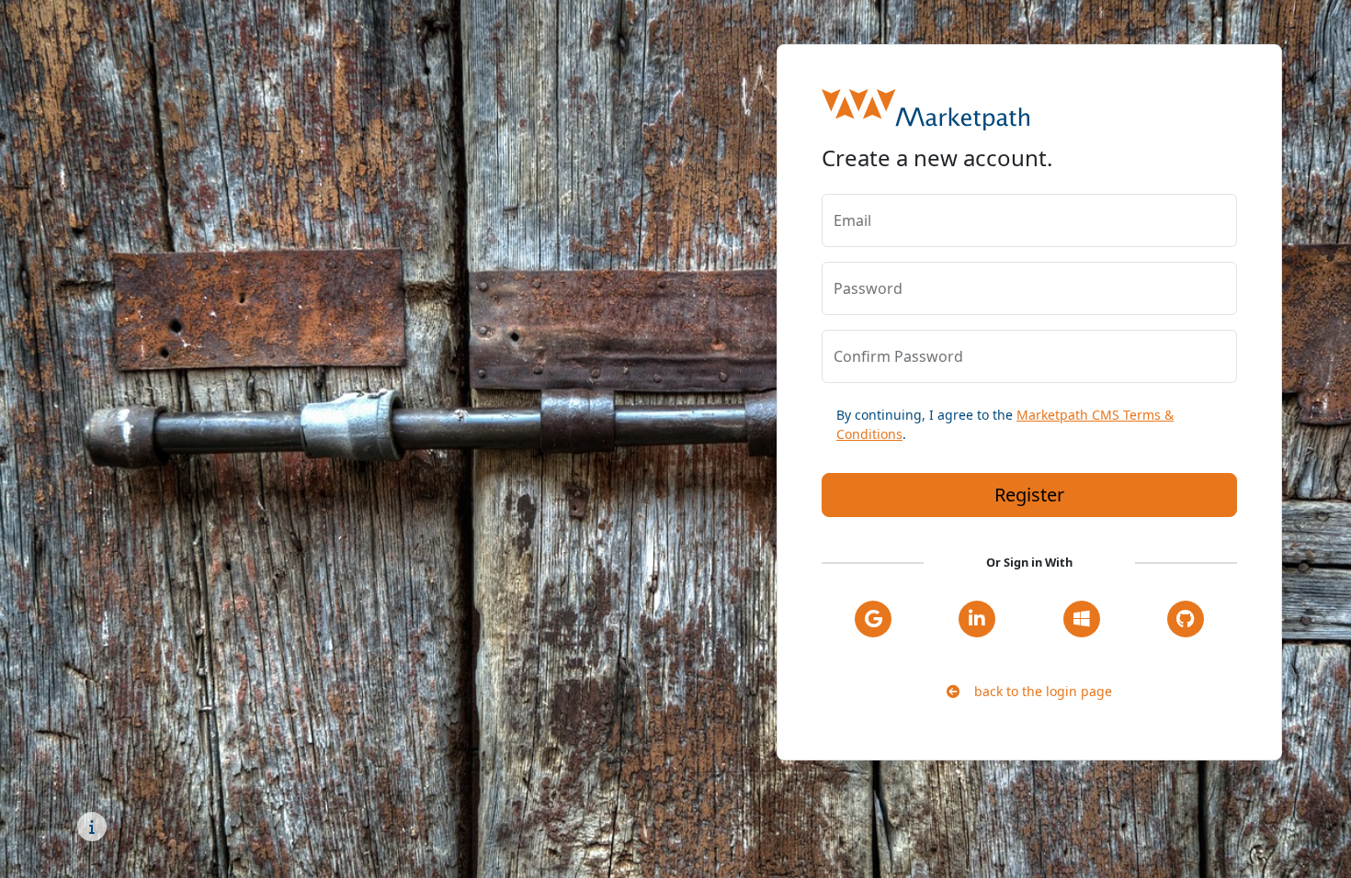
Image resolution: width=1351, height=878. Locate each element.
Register (1029, 494)
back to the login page (1035, 691)
